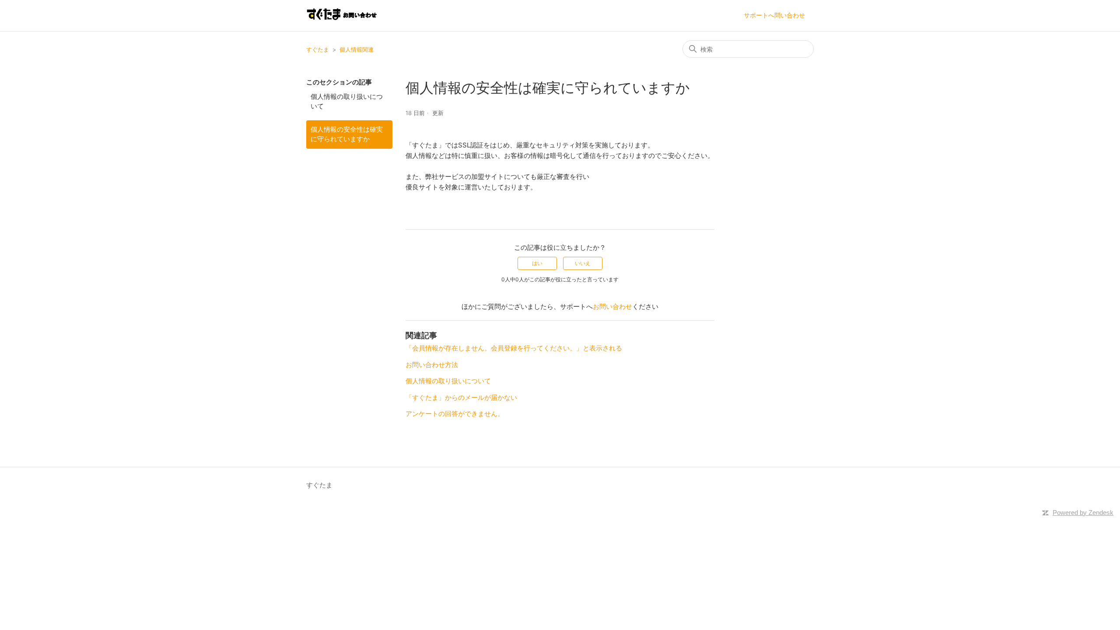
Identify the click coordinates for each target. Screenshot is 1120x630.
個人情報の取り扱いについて (347, 101)
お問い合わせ (612, 306)
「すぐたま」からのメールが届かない (461, 397)
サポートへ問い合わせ (774, 15)
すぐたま (317, 49)
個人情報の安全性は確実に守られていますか (347, 134)
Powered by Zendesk (1083, 512)
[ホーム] (341, 20)
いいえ (583, 263)
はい (537, 263)
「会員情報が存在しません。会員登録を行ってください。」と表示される (514, 348)
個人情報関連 (357, 49)
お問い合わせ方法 (432, 364)
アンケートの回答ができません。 (455, 414)
